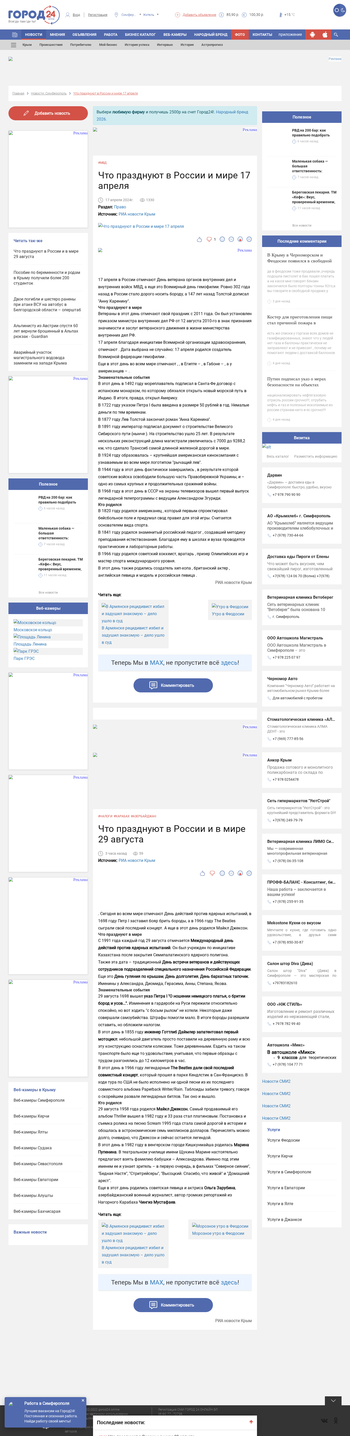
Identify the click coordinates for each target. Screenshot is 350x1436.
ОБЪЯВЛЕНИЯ (84, 35)
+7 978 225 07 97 (286, 657)
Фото (240, 35)
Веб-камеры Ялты (31, 1132)
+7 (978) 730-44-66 (288, 535)
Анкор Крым (279, 760)
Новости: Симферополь (49, 93)
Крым (27, 45)
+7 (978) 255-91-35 (288, 901)
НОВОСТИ (33, 35)
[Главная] (14, 34)
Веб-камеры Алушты (33, 1195)
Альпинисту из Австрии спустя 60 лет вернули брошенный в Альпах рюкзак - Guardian (46, 331)
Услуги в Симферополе (289, 1172)
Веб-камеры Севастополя (38, 1163)
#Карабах (122, 816)
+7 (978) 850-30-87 (288, 942)
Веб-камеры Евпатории (36, 1179)
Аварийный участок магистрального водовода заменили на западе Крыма (40, 358)
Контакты (262, 35)
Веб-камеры (175, 35)
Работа (110, 35)
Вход (76, 15)
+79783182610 (285, 983)
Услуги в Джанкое (284, 1219)
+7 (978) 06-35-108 (288, 861)
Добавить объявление (199, 15)
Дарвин (274, 475)
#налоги (105, 816)
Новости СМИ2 (276, 1081)
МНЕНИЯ (57, 35)
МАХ (156, 662)
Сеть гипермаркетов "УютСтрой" (298, 800)
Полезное (48, 484)
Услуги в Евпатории (286, 1187)
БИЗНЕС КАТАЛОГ (140, 35)
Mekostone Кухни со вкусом (294, 922)
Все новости (48, 592)
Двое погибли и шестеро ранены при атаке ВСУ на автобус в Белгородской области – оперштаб (47, 304)
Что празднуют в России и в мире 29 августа (46, 254)
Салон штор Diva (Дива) (290, 963)
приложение (290, 34)
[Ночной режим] (343, 10)
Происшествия (51, 45)
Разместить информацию (315, 456)
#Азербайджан (143, 816)
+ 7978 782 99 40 (286, 1024)
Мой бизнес (108, 45)
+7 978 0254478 (286, 779)
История (187, 45)
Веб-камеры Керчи (31, 1116)
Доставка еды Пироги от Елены (298, 556)
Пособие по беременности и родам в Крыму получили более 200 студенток (47, 278)
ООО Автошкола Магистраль (295, 638)
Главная (18, 93)
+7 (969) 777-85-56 (288, 739)
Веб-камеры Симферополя (39, 1100)
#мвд (102, 163)
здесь (229, 662)
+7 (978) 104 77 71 (288, 1064)
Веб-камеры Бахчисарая (37, 1211)
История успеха (137, 45)
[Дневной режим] (336, 10)
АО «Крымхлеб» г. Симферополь (299, 515)
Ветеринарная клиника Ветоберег (300, 597)
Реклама (335, 59)
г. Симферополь (286, 617)
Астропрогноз (212, 45)
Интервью (165, 45)
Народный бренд (210, 35)
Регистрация (97, 15)
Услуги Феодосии (283, 1140)
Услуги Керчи (280, 1156)
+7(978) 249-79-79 (288, 820)
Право (120, 207)
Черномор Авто (282, 678)
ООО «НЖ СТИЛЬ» (284, 1004)
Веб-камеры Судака (33, 1147)
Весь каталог (278, 456)
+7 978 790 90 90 (286, 494)
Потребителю (80, 45)
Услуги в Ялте (280, 1203)
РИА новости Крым (137, 214)
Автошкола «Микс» (286, 1045)
